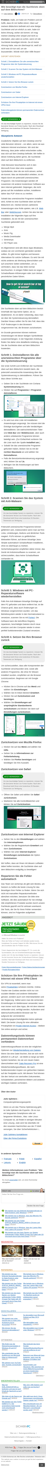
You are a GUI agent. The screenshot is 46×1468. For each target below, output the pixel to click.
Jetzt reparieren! (10, 119)
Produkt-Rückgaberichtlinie (11, 969)
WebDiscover (15, 212)
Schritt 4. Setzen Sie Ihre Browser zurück (17, 82)
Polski (21, 1159)
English (22, 1162)
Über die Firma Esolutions (15, 1138)
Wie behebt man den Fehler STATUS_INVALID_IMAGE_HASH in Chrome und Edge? (22, 1222)
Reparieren (39, 1306)
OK (42, 1465)
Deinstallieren (37, 14)
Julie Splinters (8, 14)
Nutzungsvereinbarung (27, 1433)
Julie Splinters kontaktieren (15, 1134)
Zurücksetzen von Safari (10, 92)
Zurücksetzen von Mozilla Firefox (14, 87)
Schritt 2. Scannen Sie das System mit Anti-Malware (21, 69)
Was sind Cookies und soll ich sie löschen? (11, 1260)
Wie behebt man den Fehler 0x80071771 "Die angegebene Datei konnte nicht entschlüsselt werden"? (12, 1406)
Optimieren (39, 1375)
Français (8, 1159)
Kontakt (29, 1441)
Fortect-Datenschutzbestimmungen (33, 967)
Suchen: (26, 2)
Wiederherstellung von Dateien (27, 1050)
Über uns (13, 1433)
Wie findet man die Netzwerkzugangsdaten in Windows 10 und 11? (11, 1346)
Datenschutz (5, 1465)
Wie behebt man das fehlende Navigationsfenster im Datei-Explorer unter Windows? (23, 1212)
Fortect (31, 617)
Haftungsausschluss (33, 1437)
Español (38, 1159)
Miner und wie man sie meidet (32, 1260)
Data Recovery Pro (27, 1063)
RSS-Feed (9, 1447)
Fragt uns (6, 1191)
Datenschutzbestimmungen (14, 1437)
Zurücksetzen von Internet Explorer (15, 97)
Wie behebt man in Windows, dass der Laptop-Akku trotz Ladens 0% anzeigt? (33, 1285)
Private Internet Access (26, 1026)
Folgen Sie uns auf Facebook (21, 1451)
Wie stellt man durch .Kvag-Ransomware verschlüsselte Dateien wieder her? (33, 1398)
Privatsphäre (12, 987)
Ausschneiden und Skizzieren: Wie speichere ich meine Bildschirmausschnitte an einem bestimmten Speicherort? (33, 1369)
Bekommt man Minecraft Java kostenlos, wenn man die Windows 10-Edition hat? (33, 1357)
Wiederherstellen (37, 1412)
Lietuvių (7, 1162)
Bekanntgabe (19, 1441)
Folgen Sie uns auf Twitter (27, 1447)
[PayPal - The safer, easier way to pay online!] (37, 1143)
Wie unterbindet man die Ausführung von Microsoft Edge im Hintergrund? (11, 1355)
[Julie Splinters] (15, 14)
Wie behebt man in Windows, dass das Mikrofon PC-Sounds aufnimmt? (33, 1276)
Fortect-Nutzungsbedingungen (11, 967)
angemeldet (13, 1180)
